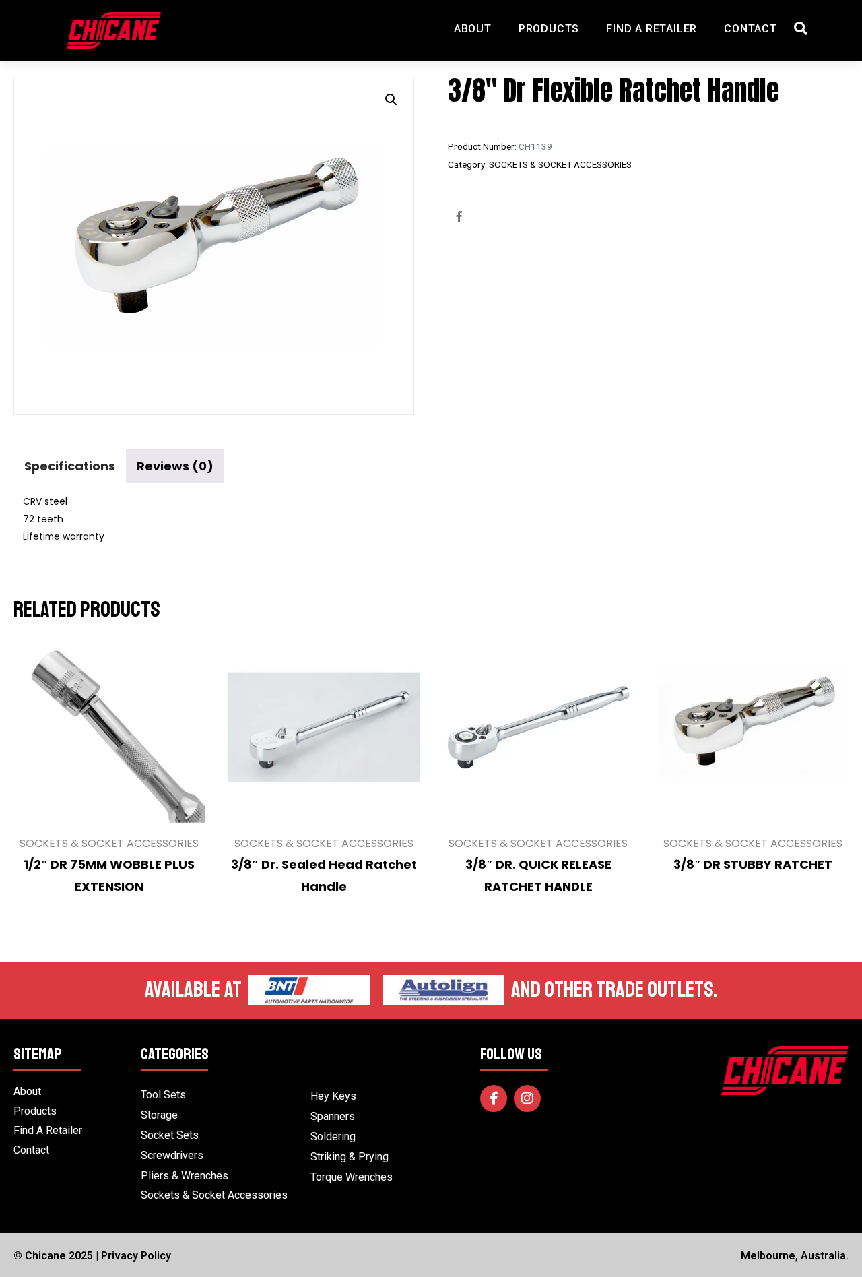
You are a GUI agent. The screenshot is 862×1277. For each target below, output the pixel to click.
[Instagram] (527, 1098)
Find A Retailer (651, 28)
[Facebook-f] (493, 1098)
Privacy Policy (136, 1255)
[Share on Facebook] (459, 216)
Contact (750, 28)
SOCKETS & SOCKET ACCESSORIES (560, 164)
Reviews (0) (175, 466)
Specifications (69, 466)
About (473, 28)
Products (549, 28)
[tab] (69, 466)
